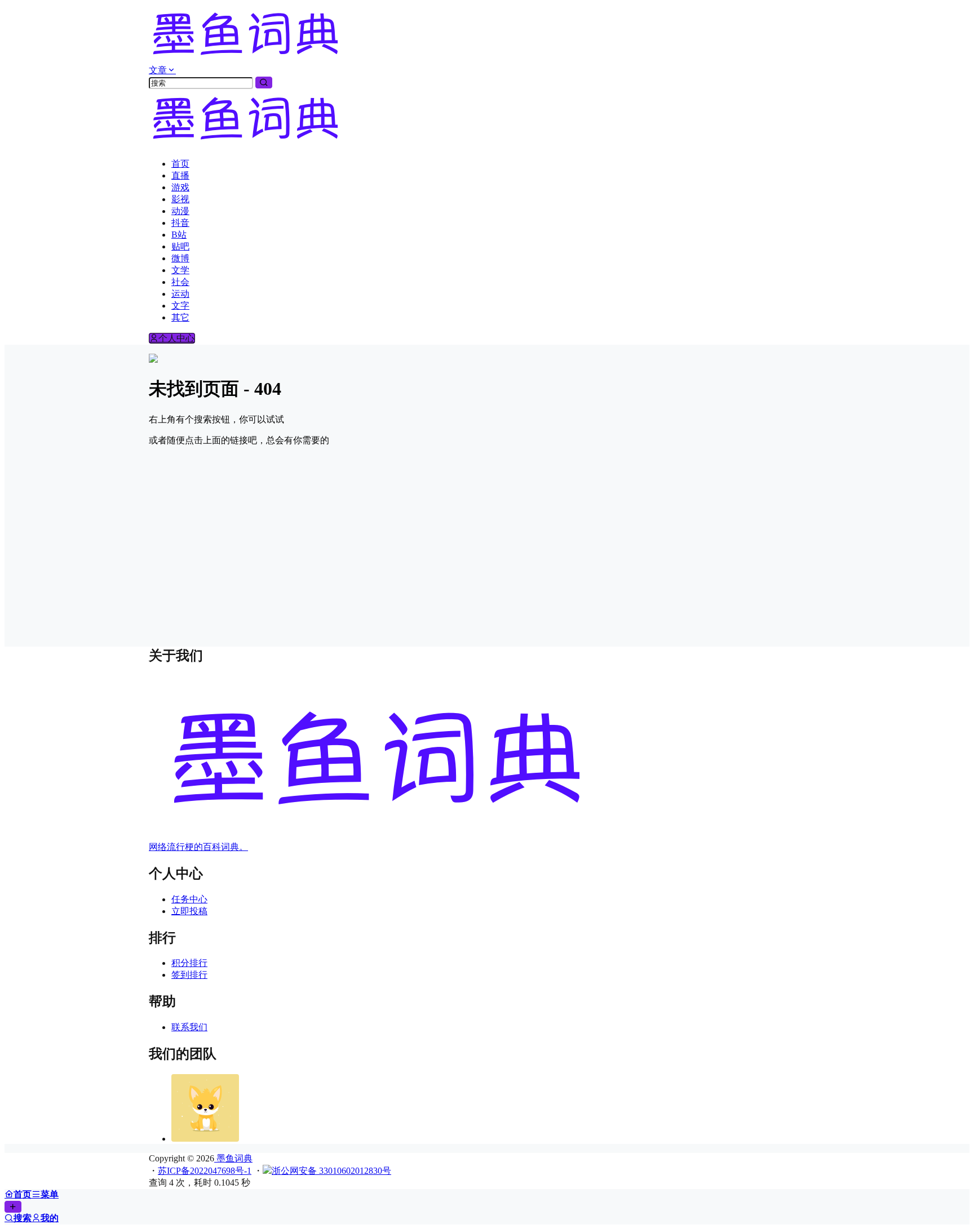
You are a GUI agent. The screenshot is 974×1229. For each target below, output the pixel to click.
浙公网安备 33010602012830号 (331, 1170)
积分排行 (189, 963)
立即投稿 (189, 911)
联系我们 (189, 1027)
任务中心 (189, 899)
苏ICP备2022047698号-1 (204, 1170)
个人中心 (176, 338)
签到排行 (189, 974)
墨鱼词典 (233, 1158)
